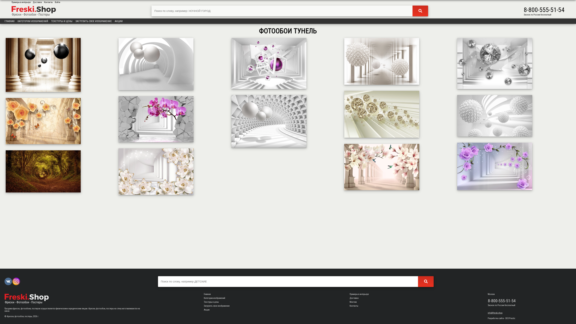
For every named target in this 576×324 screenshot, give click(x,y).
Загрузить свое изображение (93, 21)
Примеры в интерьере (21, 2)
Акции (119, 21)
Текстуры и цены (61, 21)
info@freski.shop (495, 313)
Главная (9, 21)
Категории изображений (33, 21)
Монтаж (353, 302)
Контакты (48, 2)
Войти (57, 2)
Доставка (37, 2)
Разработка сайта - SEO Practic (501, 318)
